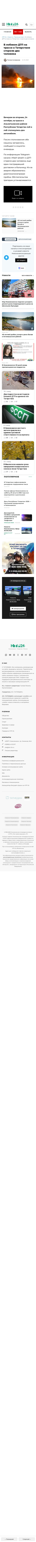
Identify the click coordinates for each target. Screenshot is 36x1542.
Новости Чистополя (11, 825)
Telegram (22, 260)
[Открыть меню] (3, 24)
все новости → (28, 275)
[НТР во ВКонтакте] (14, 655)
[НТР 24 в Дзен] (30, 655)
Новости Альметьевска (11, 821)
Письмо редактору (11, 750)
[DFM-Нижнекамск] (27, 798)
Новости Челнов (26, 821)
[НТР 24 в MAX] (6, 655)
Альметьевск (10, 239)
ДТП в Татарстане (25, 239)
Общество (5, 715)
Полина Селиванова (13, 60)
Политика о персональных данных (14, 763)
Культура (5, 728)
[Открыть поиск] (26, 24)
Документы (6, 776)
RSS (3, 773)
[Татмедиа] (14, 798)
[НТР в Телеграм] (22, 655)
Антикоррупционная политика (12, 779)
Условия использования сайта (12, 767)
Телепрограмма (18, 608)
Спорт (4, 722)
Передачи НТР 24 (8, 731)
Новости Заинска (25, 825)
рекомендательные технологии (12, 857)
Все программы (18, 614)
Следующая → (27, 1539)
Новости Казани (26, 818)
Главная (7, 32)
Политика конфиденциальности (13, 760)
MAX (22, 268)
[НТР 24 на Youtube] (10, 655)
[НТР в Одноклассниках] (18, 655)
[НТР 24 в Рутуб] (26, 655)
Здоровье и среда (8, 725)
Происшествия (19, 37)
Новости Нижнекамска (11, 818)
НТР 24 (4, 37)
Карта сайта (6, 770)
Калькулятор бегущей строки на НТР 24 (15, 785)
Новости (10, 37)
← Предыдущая (9, 1539)
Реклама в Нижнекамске (10, 782)
